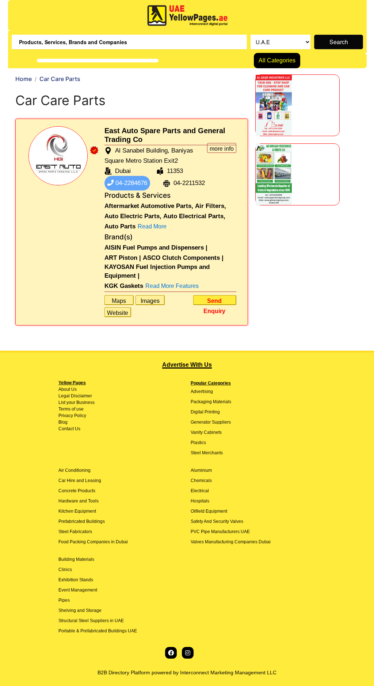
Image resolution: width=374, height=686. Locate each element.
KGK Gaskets (123, 285)
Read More (152, 226)
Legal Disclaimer (75, 395)
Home (23, 78)
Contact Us (69, 428)
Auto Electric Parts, (132, 216)
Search (338, 42)
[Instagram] (188, 653)
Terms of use (71, 409)
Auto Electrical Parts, (194, 216)
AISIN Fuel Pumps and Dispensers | (155, 247)
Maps (119, 301)
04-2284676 (130, 183)
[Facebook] (171, 653)
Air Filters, (210, 206)
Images (150, 301)
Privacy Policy (72, 415)
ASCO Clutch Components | (183, 257)
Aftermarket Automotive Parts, (148, 206)
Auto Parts (120, 226)
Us (73, 389)
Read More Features (172, 286)
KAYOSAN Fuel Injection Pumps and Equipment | (157, 271)
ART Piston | (122, 257)
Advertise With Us (187, 365)
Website (117, 313)
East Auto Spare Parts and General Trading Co (164, 135)
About (64, 389)
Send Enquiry (214, 301)
